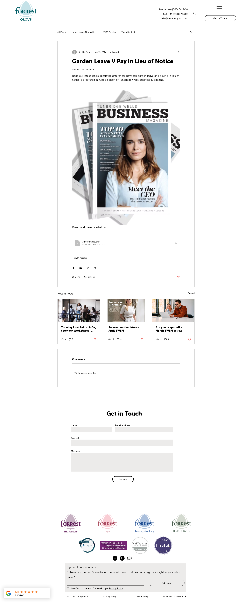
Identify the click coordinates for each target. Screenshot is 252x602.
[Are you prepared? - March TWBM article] (173, 310)
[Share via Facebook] (73, 267)
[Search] (194, 13)
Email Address (122, 425)
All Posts (61, 32)
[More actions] (178, 52)
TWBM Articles (109, 32)
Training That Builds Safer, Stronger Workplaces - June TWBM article (78, 329)
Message (75, 451)
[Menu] (219, 8)
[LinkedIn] (122, 558)
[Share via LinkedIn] (80, 267)
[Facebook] (115, 558)
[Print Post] (94, 267)
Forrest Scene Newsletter (83, 32)
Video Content (128, 32)
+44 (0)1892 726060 (178, 14)
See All (191, 293)
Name (74, 425)
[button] (190, 32)
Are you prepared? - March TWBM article (169, 329)
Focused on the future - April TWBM (123, 329)
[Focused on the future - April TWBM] (126, 310)
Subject (75, 438)
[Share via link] (87, 267)
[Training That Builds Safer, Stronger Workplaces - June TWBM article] (79, 310)
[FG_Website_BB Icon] (129, 558)
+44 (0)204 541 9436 (178, 9)
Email (71, 577)
